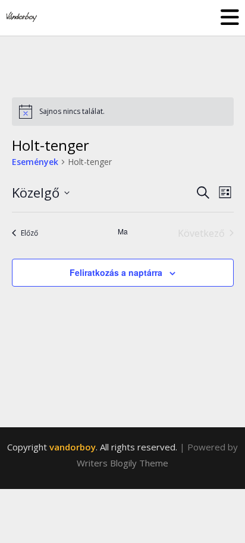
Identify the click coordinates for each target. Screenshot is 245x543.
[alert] (123, 111)
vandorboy (72, 447)
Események (35, 161)
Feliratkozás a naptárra (116, 272)
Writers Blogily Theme (122, 463)
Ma (123, 231)
